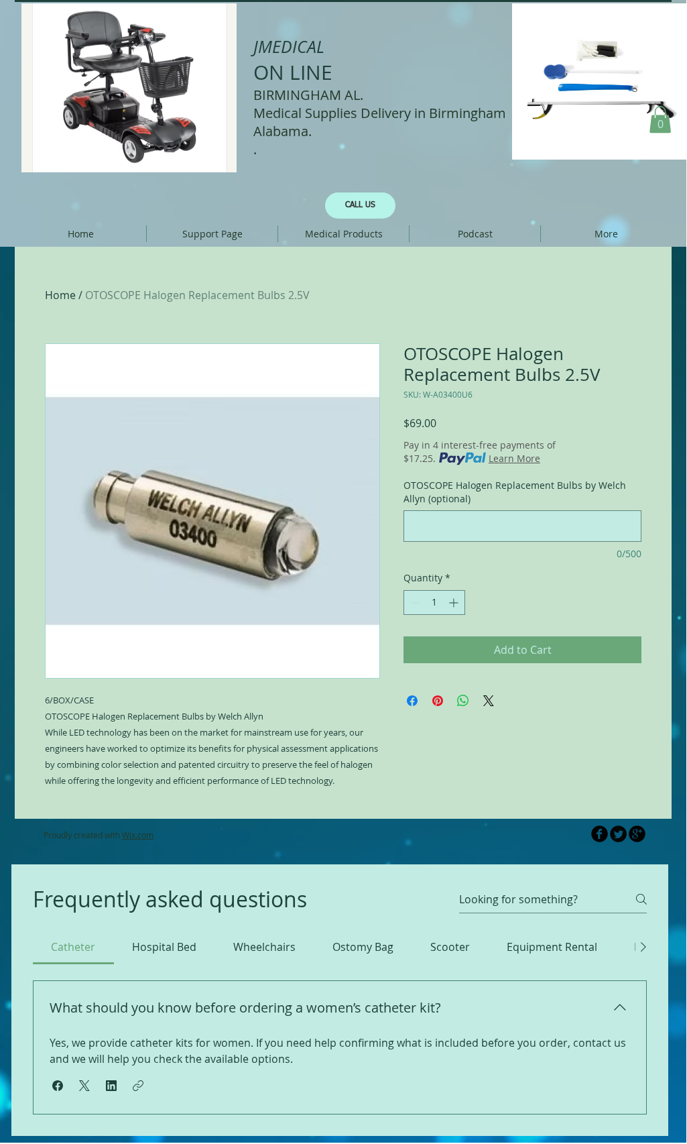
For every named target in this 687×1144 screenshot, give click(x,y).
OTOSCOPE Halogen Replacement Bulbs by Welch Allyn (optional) (514, 492)
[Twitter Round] (618, 833)
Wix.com (137, 835)
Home (60, 295)
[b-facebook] (599, 833)
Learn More (514, 458)
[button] (660, 119)
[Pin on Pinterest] (438, 701)
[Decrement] (413, 602)
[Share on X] (489, 701)
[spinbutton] (434, 602)
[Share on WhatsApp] (463, 701)
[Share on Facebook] (412, 701)
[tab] (73, 946)
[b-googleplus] (637, 833)
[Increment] (454, 602)
